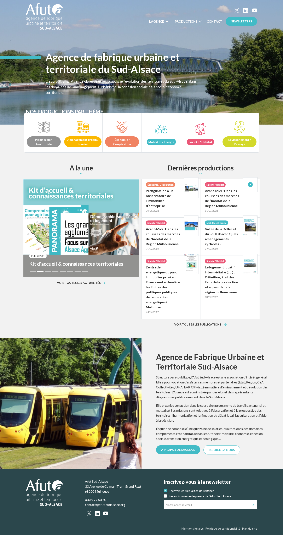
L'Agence (156, 21)
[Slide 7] (78, 271)
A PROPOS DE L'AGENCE (178, 449)
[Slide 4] (55, 271)
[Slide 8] (85, 271)
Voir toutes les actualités (79, 282)
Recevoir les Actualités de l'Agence (191, 490)
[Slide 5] (63, 271)
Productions (186, 21)
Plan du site (249, 528)
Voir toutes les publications (198, 324)
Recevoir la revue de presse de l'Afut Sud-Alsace (200, 496)
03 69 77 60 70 (95, 500)
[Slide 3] (48, 271)
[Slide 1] (33, 271)
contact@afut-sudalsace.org (105, 505)
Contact (214, 21)
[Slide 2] (40, 271)
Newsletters (241, 21)
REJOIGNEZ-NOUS (222, 450)
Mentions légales (192, 528)
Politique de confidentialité (222, 528)
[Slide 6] (70, 271)
